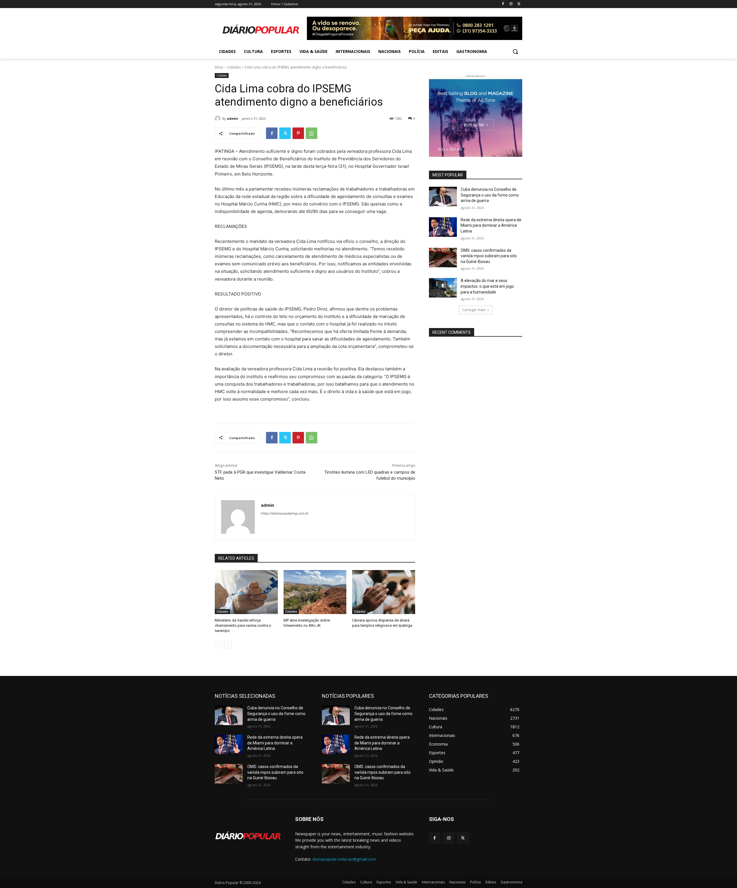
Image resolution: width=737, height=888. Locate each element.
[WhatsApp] (311, 133)
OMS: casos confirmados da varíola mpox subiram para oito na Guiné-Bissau (489, 256)
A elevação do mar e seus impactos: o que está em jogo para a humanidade (487, 286)
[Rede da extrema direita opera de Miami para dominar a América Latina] (443, 227)
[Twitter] (519, 4)
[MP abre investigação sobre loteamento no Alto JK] (315, 592)
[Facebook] (503, 4)
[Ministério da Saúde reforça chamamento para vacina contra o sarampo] (246, 592)
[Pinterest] (298, 133)
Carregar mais (473, 309)
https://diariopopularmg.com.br (285, 513)
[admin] (218, 118)
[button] (515, 51)
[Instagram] (511, 4)
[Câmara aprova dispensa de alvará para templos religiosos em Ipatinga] (383, 592)
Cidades (234, 67)
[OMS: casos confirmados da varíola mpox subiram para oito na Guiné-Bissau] (443, 257)
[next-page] (227, 644)
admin (232, 118)
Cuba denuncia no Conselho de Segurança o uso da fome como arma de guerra (490, 195)
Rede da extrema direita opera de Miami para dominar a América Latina (491, 225)
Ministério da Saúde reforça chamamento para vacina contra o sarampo (243, 625)
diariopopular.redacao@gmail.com (344, 859)
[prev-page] (218, 644)
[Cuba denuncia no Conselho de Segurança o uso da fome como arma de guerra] (443, 196)
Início (219, 67)
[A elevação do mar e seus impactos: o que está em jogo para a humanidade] (443, 288)
